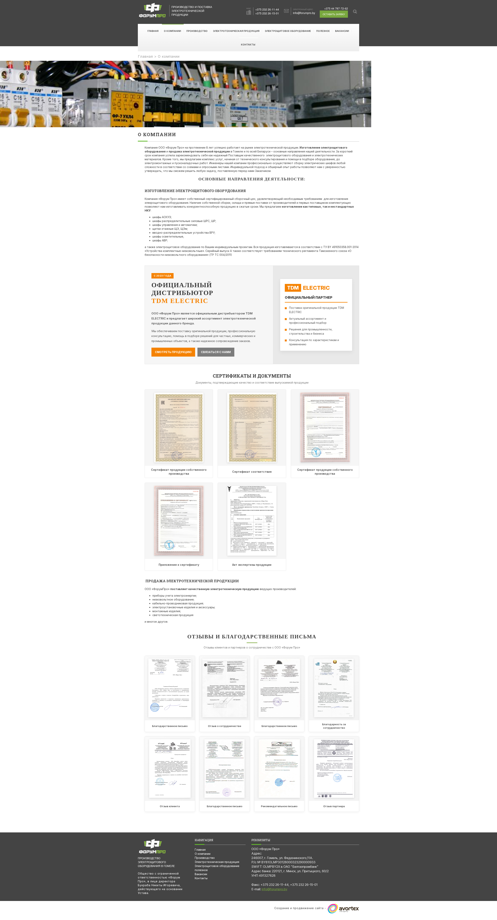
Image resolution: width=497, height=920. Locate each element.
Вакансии (342, 31)
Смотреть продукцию (173, 352)
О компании (172, 31)
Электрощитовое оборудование (288, 31)
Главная (152, 31)
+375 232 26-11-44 (267, 9)
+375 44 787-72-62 (336, 8)
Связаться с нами (216, 352)
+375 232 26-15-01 (267, 13)
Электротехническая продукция (236, 31)
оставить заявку (334, 14)
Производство (197, 31)
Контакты (248, 44)
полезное (323, 31)
